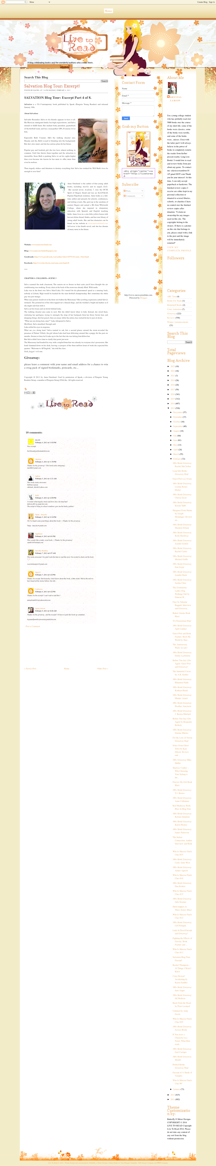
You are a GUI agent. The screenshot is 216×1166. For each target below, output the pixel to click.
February (177, 458)
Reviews (171, 317)
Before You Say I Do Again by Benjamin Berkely (182, 721)
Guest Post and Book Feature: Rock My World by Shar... (182, 636)
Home (108, 11)
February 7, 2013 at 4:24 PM (45, 574)
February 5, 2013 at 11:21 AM (46, 478)
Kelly (37, 495)
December (178, 412)
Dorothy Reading (41, 550)
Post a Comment (33, 626)
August (176, 430)
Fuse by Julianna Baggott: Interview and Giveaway (182, 605)
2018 (173, 384)
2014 (173, 403)
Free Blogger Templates (129, 1163)
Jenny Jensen (40, 608)
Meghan (38, 459)
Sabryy (37, 476)
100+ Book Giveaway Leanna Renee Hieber (182, 486)
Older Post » (102, 668)
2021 (173, 375)
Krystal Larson (176, 99)
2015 (173, 398)
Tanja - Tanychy (41, 514)
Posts (128, 190)
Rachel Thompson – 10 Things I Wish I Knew (182, 968)
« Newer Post (30, 668)
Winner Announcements (177, 322)
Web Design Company (146, 1163)
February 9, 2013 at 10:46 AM (46, 611)
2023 (173, 366)
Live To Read (69, 56)
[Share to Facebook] (33, 392)
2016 (173, 394)
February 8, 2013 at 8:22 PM (45, 591)
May (175, 444)
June (175, 440)
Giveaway (171, 313)
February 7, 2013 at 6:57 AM (45, 553)
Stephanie (38, 534)
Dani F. (38, 572)
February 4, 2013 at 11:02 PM (45, 442)
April (175, 449)
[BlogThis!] (28, 392)
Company (162, 1163)
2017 (173, 389)
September (178, 426)
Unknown (39, 589)
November (178, 417)
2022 (173, 370)
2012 (173, 1094)
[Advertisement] (46, 646)
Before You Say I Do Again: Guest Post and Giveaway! (182, 663)
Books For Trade (174, 300)
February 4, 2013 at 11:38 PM (45, 461)
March (176, 454)
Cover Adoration (174, 309)
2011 (173, 1099)
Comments (130, 195)
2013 (173, 408)
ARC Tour (171, 296)
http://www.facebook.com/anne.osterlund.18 (51, 262)
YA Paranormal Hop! (182, 620)
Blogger (143, 297)
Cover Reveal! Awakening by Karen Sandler (180, 979)
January (177, 1089)
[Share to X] (31, 392)
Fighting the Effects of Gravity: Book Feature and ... (182, 941)
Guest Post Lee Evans (182, 478)
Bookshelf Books (174, 305)
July (175, 435)
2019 (173, 380)
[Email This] (25, 392)
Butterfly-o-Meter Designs (98, 1163)
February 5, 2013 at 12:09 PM (45, 498)
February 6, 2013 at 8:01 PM (45, 536)
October (177, 421)
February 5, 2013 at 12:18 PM (45, 517)
